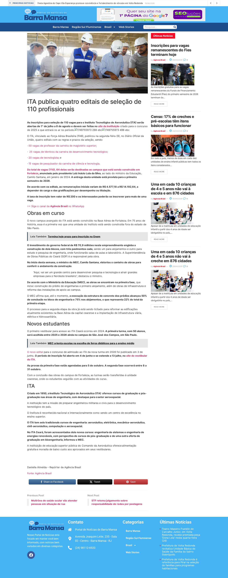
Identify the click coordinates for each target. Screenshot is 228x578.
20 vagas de (36, 157)
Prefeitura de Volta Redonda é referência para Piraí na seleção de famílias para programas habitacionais (180, 564)
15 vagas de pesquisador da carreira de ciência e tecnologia (64, 163)
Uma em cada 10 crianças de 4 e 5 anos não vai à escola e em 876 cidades (173, 189)
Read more (159, 104)
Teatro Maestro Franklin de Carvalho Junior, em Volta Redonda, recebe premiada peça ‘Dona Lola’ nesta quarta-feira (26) (96, 3)
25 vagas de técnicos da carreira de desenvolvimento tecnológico (68, 151)
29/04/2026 (177, 60)
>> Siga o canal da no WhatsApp (55, 206)
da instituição (108, 126)
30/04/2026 (177, 199)
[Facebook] (31, 555)
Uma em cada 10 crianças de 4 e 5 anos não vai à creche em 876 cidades (173, 256)
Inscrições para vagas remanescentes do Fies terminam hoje (171, 50)
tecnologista (51, 157)
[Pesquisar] (175, 27)
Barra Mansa (61, 27)
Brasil (108, 27)
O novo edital (35, 351)
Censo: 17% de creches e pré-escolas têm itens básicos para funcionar (172, 121)
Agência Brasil (159, 60)
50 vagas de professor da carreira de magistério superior (62, 145)
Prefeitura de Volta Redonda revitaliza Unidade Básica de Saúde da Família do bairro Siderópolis (178, 550)
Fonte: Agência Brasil (39, 473)
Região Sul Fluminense (86, 27)
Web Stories (126, 27)
